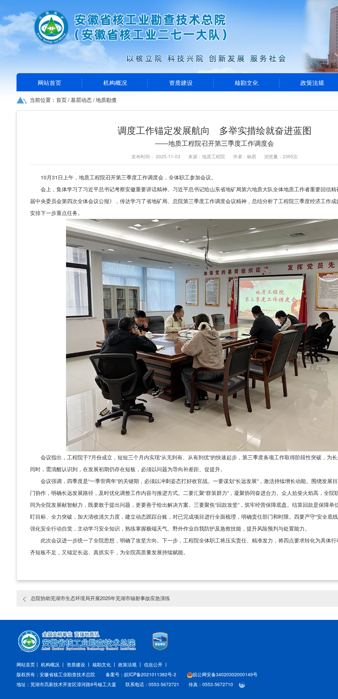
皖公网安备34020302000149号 (225, 674)
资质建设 (181, 82)
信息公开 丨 (156, 664)
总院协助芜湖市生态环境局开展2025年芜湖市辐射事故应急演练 (100, 597)
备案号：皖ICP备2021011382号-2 (141, 674)
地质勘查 (106, 100)
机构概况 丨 (53, 664)
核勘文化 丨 (104, 664)
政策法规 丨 (130, 664)
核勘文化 (246, 82)
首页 (61, 100)
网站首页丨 (28, 664)
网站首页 (49, 82)
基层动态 (81, 100)
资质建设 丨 (79, 664)
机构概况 (115, 82)
